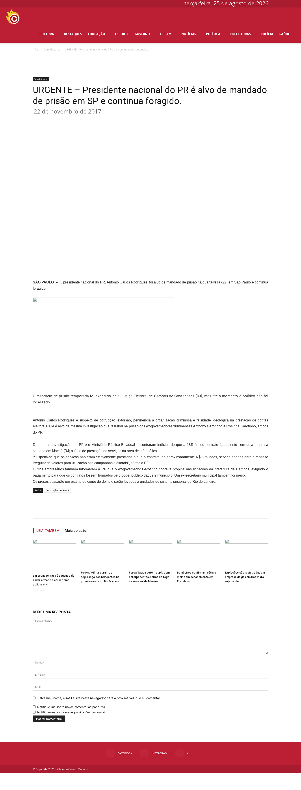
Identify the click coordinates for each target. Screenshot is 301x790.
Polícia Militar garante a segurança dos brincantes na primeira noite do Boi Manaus (100, 577)
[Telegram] (123, 119)
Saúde (284, 34)
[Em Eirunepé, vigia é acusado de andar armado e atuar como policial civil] (54, 555)
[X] (293, 3)
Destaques (73, 34)
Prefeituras (240, 34)
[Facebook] (278, 3)
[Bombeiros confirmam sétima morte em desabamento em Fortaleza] (198, 554)
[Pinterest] (92, 119)
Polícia (267, 34)
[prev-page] (35, 593)
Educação (96, 34)
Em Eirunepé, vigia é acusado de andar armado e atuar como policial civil (53, 580)
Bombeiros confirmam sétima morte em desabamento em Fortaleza (196, 577)
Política (213, 34)
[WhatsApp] (102, 119)
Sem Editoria (52, 49)
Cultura (46, 34)
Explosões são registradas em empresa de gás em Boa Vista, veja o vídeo (245, 577)
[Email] (113, 119)
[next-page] (42, 593)
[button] (291, 17)
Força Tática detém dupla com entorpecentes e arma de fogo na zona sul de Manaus (149, 577)
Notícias (188, 34)
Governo (142, 34)
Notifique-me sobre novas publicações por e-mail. (71, 712)
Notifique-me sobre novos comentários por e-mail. (72, 707)
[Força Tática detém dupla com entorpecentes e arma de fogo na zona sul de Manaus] (150, 554)
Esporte (121, 34)
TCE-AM (165, 34)
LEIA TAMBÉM (47, 531)
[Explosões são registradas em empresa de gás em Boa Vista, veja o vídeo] (246, 554)
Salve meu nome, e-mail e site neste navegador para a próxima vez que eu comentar (98, 698)
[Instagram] (286, 3)
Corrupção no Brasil (57, 490)
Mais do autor (76, 531)
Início (36, 49)
